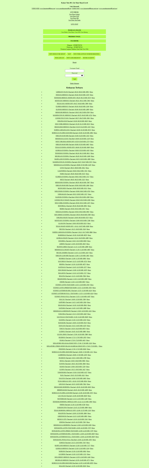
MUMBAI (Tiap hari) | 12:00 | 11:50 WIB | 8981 (72, 258)
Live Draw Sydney (74, 14)
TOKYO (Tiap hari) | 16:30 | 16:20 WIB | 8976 (72, 328)
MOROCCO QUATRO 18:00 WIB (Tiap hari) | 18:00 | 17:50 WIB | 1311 (72, 352)
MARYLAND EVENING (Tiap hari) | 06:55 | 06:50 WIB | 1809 (72, 159)
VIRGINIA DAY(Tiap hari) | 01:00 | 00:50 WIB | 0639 (72, 121)
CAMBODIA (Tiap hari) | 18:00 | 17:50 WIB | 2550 (72, 355)
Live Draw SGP (74, 16)
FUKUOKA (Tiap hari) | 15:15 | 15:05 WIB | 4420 (72, 314)
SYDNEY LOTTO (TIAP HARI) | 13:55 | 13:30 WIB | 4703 (72, 285)
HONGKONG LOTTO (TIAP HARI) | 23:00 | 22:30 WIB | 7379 (72, 428)
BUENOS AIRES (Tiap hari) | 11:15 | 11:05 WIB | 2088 (72, 247)
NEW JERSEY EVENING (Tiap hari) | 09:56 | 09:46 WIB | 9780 (72, 215)
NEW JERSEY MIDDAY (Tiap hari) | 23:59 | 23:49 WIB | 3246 (72, 457)
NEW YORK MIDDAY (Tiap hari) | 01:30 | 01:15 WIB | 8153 (72, 124)
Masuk (74, 62)
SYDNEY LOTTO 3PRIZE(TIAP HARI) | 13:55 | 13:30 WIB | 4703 (72, 288)
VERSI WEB (35, 8)
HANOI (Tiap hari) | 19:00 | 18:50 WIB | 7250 (72, 366)
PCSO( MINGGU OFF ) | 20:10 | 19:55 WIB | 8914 (72, 381)
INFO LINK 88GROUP (73, 58)
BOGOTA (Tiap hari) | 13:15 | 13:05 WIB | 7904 (72, 276)
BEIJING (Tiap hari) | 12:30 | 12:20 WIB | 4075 (72, 264)
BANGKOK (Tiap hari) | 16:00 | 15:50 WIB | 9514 (72, 323)
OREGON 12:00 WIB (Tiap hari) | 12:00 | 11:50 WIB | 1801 (72, 255)
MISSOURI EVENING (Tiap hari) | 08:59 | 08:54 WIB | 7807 (72, 182)
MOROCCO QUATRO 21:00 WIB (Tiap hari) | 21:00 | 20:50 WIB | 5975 (72, 393)
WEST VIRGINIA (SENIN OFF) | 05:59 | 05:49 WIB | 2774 (72, 141)
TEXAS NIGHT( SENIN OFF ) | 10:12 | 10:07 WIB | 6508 (72, 226)
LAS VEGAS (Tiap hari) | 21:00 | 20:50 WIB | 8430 (72, 396)
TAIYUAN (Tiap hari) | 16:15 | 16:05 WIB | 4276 (72, 326)
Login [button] (74, 79)
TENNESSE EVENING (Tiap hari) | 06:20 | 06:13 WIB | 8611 (72, 153)
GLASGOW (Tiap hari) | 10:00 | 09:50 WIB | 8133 (72, 223)
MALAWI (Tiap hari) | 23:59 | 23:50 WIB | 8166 (72, 466)
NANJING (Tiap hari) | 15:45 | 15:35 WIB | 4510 (72, 320)
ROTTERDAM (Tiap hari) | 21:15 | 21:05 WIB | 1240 (72, 399)
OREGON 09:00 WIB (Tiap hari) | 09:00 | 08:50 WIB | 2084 (72, 185)
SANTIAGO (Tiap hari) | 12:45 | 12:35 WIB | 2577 (72, 267)
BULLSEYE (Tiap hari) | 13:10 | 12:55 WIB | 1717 (72, 273)
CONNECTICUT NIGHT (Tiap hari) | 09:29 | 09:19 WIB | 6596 (72, 200)
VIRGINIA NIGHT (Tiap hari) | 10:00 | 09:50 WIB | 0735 (72, 217)
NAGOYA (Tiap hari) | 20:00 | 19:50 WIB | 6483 (72, 378)
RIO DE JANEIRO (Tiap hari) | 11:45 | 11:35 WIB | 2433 (72, 253)
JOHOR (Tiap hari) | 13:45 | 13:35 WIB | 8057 (72, 282)
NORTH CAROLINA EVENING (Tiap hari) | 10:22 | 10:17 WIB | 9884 (72, 232)
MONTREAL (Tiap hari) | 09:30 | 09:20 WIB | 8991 (72, 206)
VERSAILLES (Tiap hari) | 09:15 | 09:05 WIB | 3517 (72, 194)
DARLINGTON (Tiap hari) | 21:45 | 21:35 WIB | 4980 (72, 407)
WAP (69, 54)
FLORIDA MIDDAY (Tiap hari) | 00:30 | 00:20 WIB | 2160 (72, 106)
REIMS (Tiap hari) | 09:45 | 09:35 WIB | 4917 (72, 209)
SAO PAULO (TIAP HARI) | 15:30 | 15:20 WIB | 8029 (72, 317)
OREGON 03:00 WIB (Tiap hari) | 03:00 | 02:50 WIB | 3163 (72, 136)
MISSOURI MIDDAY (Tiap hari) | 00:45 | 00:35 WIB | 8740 (72, 112)
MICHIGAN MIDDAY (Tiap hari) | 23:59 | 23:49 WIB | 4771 (72, 460)
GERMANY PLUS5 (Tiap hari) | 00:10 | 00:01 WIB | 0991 (72, 92)
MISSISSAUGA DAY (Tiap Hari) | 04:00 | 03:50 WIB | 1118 (72, 138)
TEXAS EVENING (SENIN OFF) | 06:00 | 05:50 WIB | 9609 (72, 147)
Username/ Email (74, 68)
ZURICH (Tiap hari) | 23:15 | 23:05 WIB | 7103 (72, 442)
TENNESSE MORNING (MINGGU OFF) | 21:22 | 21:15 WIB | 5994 (72, 402)
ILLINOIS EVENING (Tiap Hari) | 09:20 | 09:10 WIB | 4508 (72, 197)
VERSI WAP (76, 8)
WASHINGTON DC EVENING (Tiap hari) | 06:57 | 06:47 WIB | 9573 (72, 162)
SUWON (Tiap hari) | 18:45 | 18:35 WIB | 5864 (72, 364)
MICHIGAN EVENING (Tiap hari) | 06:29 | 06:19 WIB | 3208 (72, 156)
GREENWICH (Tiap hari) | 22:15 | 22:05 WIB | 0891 (72, 416)
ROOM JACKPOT (88, 58)
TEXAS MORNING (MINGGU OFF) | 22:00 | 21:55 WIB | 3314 (72, 410)
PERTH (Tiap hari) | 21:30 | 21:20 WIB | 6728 (72, 404)
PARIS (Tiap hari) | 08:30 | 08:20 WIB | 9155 (72, 174)
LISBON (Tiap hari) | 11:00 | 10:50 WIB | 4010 (72, 244)
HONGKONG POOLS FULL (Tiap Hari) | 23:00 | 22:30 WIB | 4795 (72, 440)
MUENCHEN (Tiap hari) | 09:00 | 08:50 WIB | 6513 (72, 188)
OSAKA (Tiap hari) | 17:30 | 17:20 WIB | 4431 (72, 340)
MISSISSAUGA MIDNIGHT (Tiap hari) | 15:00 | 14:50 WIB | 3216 (72, 311)
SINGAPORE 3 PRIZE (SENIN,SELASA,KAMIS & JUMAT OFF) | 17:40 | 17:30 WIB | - (72, 346)
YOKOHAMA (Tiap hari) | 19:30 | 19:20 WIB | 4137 (72, 372)
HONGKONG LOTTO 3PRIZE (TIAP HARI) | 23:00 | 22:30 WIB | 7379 (72, 431)
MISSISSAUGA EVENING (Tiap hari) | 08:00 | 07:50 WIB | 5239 (72, 165)
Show (91, 92)
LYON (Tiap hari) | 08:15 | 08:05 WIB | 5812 (72, 168)
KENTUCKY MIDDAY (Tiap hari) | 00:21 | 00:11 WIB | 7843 (72, 100)
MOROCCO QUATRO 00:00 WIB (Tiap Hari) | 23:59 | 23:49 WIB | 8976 (72, 463)
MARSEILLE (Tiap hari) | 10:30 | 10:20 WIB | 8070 (72, 235)
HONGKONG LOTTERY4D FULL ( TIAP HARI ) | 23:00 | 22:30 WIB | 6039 (72, 437)
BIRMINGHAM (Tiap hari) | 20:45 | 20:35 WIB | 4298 (72, 390)
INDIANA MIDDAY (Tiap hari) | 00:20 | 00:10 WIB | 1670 (72, 95)
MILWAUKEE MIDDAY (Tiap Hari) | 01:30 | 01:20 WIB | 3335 (72, 127)
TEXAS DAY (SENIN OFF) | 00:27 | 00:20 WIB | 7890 (72, 103)
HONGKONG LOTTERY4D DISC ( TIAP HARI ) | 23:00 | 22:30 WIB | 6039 (72, 434)
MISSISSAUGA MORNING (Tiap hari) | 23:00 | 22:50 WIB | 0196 (72, 425)
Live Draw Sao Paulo (74, 20)
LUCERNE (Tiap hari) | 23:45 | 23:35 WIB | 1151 (72, 454)
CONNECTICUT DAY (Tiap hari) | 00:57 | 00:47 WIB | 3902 (72, 118)
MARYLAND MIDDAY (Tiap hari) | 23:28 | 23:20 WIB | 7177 (72, 445)
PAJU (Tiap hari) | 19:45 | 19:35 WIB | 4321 (72, 375)
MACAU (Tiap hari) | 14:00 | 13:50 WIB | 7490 (72, 299)
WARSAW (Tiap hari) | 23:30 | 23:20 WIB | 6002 (72, 451)
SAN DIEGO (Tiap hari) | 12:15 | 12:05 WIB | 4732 (72, 261)
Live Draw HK (74, 18)
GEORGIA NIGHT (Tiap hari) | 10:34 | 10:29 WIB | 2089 (72, 238)
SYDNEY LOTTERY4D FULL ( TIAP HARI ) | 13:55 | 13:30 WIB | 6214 (72, 293)
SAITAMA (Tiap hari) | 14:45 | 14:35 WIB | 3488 (72, 308)
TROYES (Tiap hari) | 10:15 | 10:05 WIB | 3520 (72, 229)
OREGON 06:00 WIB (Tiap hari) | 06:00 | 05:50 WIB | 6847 (72, 144)
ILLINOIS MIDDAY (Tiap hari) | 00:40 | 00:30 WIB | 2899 (72, 109)
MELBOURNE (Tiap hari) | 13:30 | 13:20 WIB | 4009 (72, 279)
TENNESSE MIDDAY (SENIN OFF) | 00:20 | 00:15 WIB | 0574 (72, 98)
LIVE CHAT (74, 24)
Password (74, 73)
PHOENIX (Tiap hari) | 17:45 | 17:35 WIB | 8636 (72, 349)
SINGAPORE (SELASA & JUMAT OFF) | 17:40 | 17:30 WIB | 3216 (72, 343)
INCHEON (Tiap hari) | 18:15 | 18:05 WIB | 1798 (72, 358)
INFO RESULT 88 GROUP (57, 54)
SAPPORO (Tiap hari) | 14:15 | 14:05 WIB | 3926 (72, 302)
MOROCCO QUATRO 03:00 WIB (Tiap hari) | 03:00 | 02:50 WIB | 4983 (72, 133)
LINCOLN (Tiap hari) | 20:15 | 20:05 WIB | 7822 (72, 384)
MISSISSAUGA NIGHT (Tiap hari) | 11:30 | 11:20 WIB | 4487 (72, 250)
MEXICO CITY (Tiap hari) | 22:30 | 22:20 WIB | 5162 (72, 419)
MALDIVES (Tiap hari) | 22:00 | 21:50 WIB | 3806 (72, 413)
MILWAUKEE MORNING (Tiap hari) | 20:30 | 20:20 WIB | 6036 (72, 387)
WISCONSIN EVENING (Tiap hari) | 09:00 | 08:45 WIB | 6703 (72, 191)
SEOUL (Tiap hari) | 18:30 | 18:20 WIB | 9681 (72, 361)
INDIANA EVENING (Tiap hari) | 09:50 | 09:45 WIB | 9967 (72, 212)
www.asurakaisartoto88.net (63, 8)
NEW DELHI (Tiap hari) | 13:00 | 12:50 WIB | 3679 (72, 270)
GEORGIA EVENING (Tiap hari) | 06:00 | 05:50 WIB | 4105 (72, 150)
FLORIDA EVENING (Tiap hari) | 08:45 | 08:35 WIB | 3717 (72, 177)
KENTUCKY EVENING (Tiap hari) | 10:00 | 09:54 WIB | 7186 (72, 220)
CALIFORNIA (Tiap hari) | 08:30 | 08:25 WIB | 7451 (72, 171)
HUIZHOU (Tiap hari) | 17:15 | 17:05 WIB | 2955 (72, 337)
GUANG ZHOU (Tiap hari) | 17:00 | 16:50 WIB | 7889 (72, 334)
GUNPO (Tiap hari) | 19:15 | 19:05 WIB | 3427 (72, 369)
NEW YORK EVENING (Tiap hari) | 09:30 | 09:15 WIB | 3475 (72, 203)
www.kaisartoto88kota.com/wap (89, 8)
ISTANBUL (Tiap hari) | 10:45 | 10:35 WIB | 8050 (72, 241)
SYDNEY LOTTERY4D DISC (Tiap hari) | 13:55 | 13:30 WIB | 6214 (72, 290)
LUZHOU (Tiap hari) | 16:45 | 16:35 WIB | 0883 (72, 331)
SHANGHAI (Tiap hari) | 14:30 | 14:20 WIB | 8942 (72, 305)
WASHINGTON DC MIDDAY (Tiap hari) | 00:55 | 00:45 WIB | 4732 (72, 115)
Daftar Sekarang (74, 83)
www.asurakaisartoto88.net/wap (108, 8)
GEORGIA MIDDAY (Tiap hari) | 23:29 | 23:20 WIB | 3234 (72, 448)
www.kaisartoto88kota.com (47, 8)
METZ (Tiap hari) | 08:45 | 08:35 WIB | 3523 (72, 179)
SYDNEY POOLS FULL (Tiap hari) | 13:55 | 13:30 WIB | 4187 (72, 296)
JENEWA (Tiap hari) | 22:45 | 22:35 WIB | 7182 (72, 422)
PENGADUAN (59, 58)
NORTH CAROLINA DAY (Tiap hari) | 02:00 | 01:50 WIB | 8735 (72, 130)
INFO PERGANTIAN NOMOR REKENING (87, 54)
